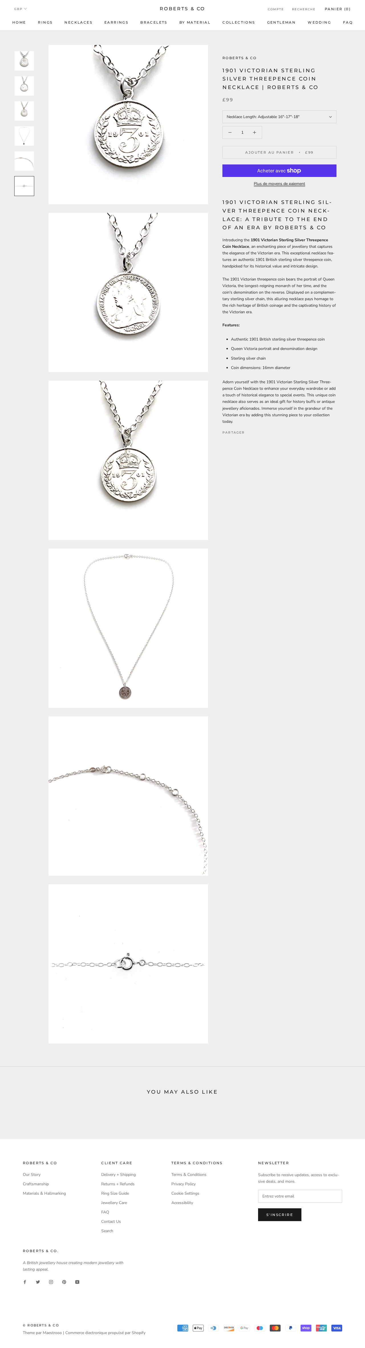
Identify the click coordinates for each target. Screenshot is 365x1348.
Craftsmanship (36, 1184)
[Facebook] (250, 431)
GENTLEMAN (281, 22)
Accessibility (182, 1202)
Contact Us (111, 1221)
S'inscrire (279, 1215)
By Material (194, 22)
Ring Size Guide (115, 1193)
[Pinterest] (265, 431)
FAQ (348, 22)
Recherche (304, 9)
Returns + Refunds (118, 1184)
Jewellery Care (114, 1202)
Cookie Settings (185, 1193)
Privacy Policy (183, 1184)
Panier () (338, 9)
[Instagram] (51, 1281)
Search (107, 1231)
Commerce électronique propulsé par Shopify (105, 1332)
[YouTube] (77, 1281)
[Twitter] (257, 431)
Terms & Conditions (188, 1174)
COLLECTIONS (238, 22)
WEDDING (319, 22)
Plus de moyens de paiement (279, 183)
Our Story (31, 1174)
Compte (276, 9)
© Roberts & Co (41, 1325)
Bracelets (153, 22)
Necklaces (78, 22)
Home (19, 22)
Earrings (116, 22)
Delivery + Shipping (118, 1174)
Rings (45, 22)
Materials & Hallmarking (44, 1193)
